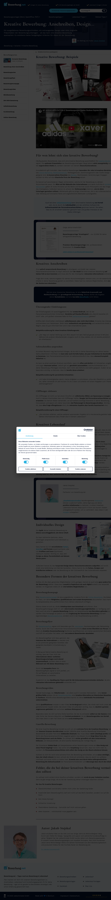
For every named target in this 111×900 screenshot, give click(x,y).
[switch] (45, 462)
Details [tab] (55, 436)
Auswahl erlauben (55, 469)
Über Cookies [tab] (81, 436)
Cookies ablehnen (30, 469)
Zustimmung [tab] (29, 436)
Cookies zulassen (80, 469)
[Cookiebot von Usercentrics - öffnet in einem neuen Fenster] (85, 430)
